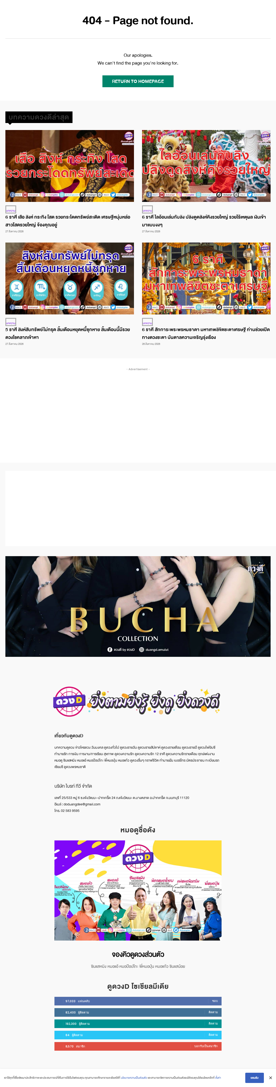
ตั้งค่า (218, 1077)
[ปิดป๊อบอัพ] (270, 1078)
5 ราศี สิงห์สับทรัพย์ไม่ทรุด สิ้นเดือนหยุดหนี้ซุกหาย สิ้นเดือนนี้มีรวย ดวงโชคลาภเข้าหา (67, 333)
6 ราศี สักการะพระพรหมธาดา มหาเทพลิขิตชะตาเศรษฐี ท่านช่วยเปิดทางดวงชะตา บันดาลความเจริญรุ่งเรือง (206, 333)
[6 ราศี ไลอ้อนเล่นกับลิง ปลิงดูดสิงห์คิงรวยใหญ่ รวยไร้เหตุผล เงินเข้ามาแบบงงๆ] (206, 166)
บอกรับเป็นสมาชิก (206, 1046)
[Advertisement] (140, 409)
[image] (138, 890)
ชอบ (215, 1001)
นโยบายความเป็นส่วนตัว (134, 1077)
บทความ (10, 210)
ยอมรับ (254, 1077)
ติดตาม (213, 1012)
